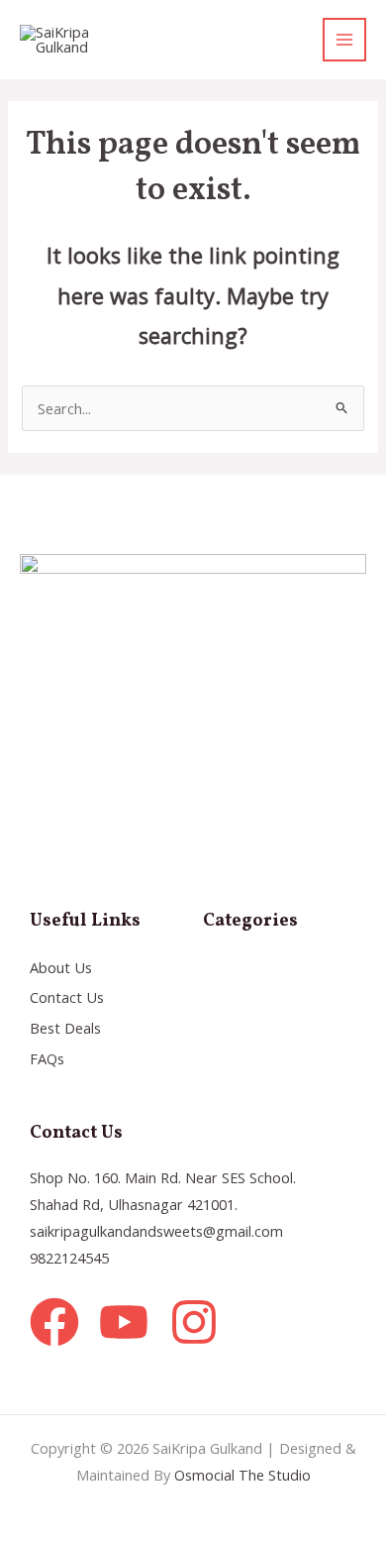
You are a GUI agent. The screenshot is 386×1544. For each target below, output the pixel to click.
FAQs (47, 1058)
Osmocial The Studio (242, 1475)
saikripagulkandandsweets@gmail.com (156, 1231)
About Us (61, 967)
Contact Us (67, 997)
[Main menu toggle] (344, 39)
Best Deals (65, 1028)
